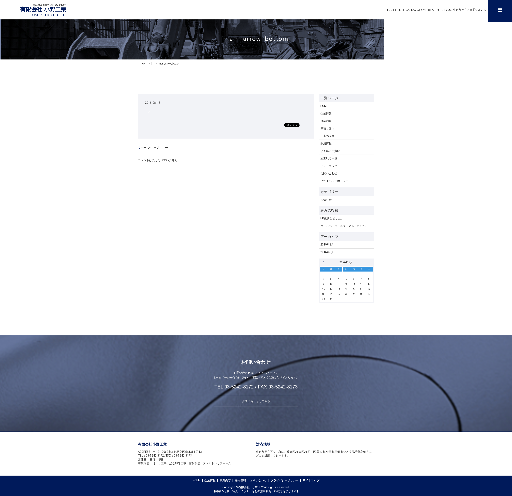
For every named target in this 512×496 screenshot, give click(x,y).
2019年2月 (327, 244)
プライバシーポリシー (334, 180)
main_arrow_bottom (154, 147)
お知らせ (326, 199)
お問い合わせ (328, 173)
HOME (324, 106)
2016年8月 (327, 252)
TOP (142, 63)
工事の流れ (327, 136)
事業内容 (326, 121)
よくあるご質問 (330, 151)
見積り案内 (327, 128)
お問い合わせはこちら (256, 401)
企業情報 (326, 113)
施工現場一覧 (328, 158)
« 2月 (324, 262)
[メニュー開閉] (500, 10)
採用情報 (326, 143)
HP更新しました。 (332, 218)
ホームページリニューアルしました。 (344, 225)
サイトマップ (328, 166)
